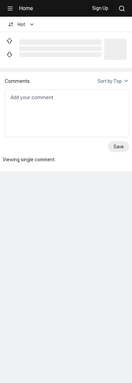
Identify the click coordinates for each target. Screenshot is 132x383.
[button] (115, 48)
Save (118, 146)
